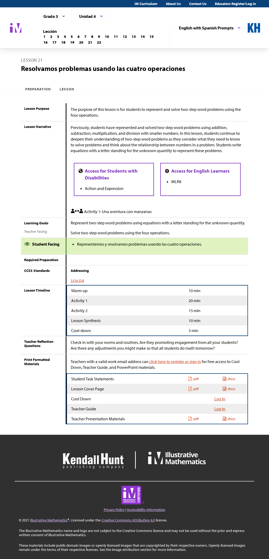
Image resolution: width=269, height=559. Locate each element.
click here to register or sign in (175, 361)
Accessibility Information (146, 509)
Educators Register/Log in (235, 3)
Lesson (67, 89)
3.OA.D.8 (77, 280)
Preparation (38, 89)
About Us (173, 3)
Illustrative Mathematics (49, 520)
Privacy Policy (114, 509)
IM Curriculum (145, 3)
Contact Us (197, 3)
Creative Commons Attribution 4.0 (128, 520)
